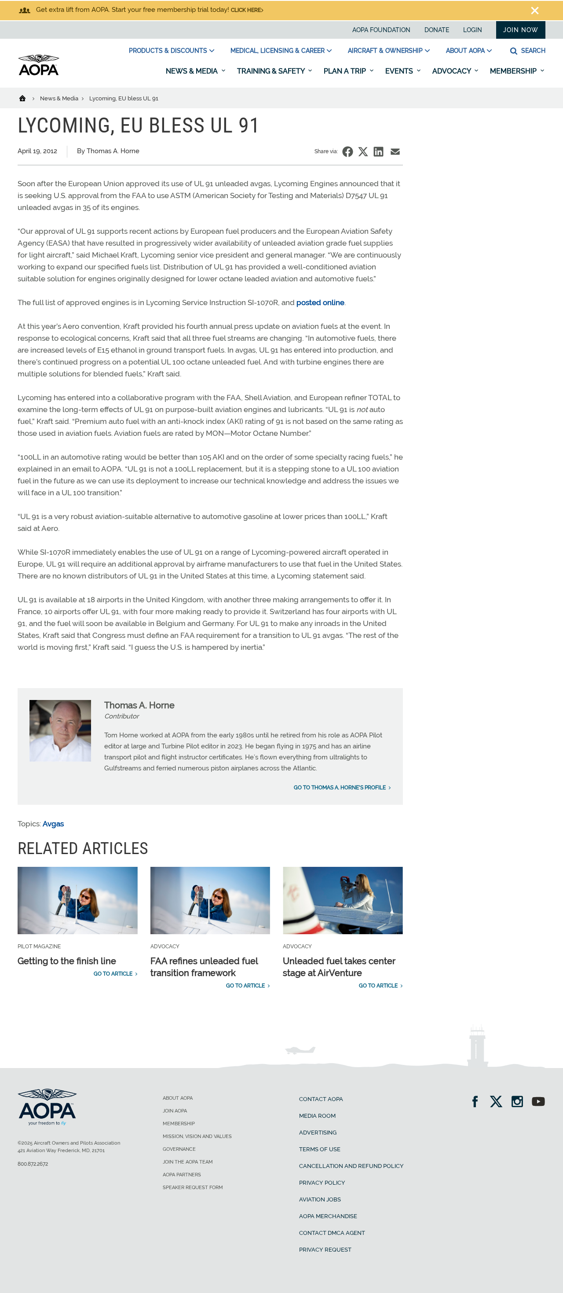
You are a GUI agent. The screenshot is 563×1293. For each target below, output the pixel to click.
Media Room (317, 1115)
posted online (320, 302)
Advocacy (452, 71)
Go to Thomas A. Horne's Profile (340, 788)
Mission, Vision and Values (197, 1136)
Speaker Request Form (193, 1187)
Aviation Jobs (320, 1199)
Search (532, 50)
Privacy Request (325, 1249)
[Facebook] (478, 1102)
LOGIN (472, 29)
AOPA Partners (182, 1175)
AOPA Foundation (381, 29)
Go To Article (113, 974)
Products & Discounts (168, 50)
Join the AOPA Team (188, 1162)
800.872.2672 (33, 1164)
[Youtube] (538, 1102)
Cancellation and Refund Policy (351, 1166)
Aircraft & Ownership (385, 50)
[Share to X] (363, 151)
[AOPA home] (39, 73)
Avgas (53, 823)
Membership (514, 71)
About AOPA (465, 50)
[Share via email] (395, 151)
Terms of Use (319, 1149)
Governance (179, 1149)
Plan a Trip (346, 71)
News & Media (192, 71)
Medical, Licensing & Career (277, 50)
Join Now (520, 29)
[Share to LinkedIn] (378, 151)
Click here (246, 10)
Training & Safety (271, 71)
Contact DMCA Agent (332, 1233)
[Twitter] (499, 1102)
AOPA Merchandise (328, 1216)
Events (400, 71)
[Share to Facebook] (347, 151)
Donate (436, 29)
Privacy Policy (322, 1182)
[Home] (28, 97)
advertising (317, 1132)
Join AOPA (175, 1111)
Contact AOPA (321, 1099)
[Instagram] (520, 1102)
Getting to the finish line (67, 961)
